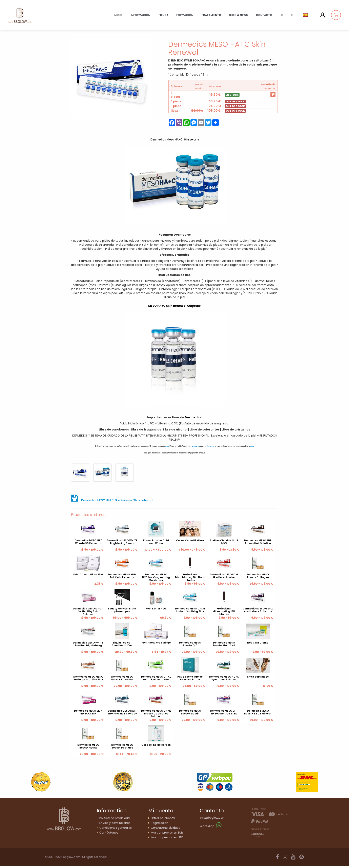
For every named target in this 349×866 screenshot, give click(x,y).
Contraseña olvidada (165, 828)
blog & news (238, 15)
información (140, 15)
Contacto (264, 15)
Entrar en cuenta (163, 818)
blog (252, 446)
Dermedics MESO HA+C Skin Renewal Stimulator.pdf (117, 500)
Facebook (210, 446)
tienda (163, 15)
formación (184, 15)
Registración (159, 823)
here (167, 446)
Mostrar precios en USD (167, 837)
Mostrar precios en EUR (167, 833)
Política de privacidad (114, 818)
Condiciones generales (115, 828)
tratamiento (211, 15)
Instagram (195, 446)
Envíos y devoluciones (114, 823)
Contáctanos (108, 833)
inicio (118, 15)
